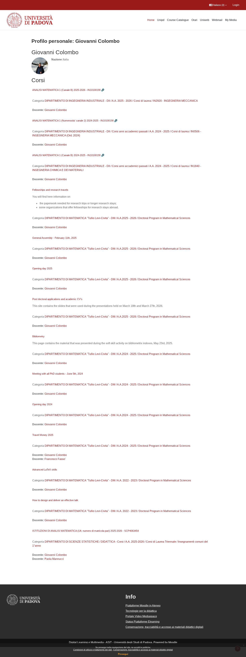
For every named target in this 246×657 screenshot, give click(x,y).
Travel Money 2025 (42, 434)
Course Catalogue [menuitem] (178, 20)
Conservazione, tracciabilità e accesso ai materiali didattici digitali (143, 650)
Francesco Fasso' (55, 459)
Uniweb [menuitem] (204, 20)
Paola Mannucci (54, 558)
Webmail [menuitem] (217, 20)
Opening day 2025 (42, 268)
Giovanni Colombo (56, 110)
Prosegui (123, 654)
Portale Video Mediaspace (141, 616)
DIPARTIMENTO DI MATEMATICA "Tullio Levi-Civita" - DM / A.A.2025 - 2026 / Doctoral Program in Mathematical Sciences (117, 218)
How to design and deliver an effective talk (55, 500)
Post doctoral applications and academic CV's (57, 299)
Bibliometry (38, 336)
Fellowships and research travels (50, 189)
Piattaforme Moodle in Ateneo (143, 605)
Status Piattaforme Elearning (142, 621)
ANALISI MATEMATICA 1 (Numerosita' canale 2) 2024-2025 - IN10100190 (73, 120)
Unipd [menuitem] (160, 20)
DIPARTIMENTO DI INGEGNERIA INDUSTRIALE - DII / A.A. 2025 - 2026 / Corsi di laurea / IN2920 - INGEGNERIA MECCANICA (121, 100)
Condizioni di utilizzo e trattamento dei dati (92, 650)
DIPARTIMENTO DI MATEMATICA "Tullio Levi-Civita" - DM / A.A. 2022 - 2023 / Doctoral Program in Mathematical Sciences (118, 480)
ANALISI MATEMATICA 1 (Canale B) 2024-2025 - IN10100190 (66, 155)
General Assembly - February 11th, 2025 (54, 237)
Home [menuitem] (150, 20)
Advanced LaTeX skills (44, 469)
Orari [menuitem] (194, 20)
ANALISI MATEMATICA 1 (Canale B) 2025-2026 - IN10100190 (66, 90)
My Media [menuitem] (231, 20)
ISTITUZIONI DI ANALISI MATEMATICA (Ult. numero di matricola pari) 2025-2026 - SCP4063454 (85, 530)
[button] (218, 5)
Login (236, 5)
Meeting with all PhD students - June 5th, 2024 (57, 373)
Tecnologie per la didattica (141, 610)
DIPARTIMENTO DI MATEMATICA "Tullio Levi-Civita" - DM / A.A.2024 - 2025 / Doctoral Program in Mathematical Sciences (117, 354)
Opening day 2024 (42, 404)
